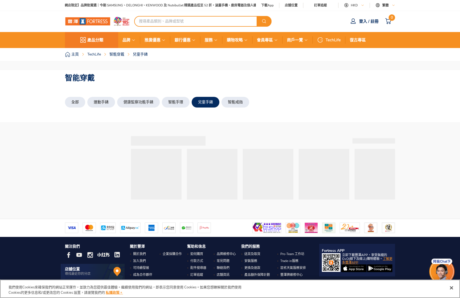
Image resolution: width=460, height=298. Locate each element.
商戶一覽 (295, 40)
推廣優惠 (153, 40)
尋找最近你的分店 (78, 274)
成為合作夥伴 (142, 275)
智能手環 (175, 102)
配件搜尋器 (198, 268)
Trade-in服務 (289, 261)
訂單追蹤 (320, 5)
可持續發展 (141, 268)
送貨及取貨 (252, 254)
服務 (209, 40)
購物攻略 (235, 40)
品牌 (126, 40)
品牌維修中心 (226, 254)
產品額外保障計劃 (257, 275)
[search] (264, 21)
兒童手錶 (205, 102)
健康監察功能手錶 (138, 102)
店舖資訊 (223, 275)
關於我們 (139, 254)
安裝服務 (250, 261)
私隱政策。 (114, 292)
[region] (230, 289)
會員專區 (265, 40)
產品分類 (95, 40)
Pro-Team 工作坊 (292, 254)
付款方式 (196, 261)
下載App (267, 5)
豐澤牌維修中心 (291, 275)
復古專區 (358, 40)
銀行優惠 (183, 40)
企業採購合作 (172, 254)
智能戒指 (235, 102)
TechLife (333, 40)
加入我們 (139, 261)
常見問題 (223, 261)
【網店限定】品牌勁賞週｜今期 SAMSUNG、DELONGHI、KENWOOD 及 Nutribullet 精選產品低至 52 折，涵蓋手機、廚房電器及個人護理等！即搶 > (166, 5)
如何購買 (196, 254)
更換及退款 (252, 268)
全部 (75, 102)
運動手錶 (101, 102)
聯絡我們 (223, 268)
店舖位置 (291, 5)
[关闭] (451, 288)
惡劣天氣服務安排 (293, 268)
